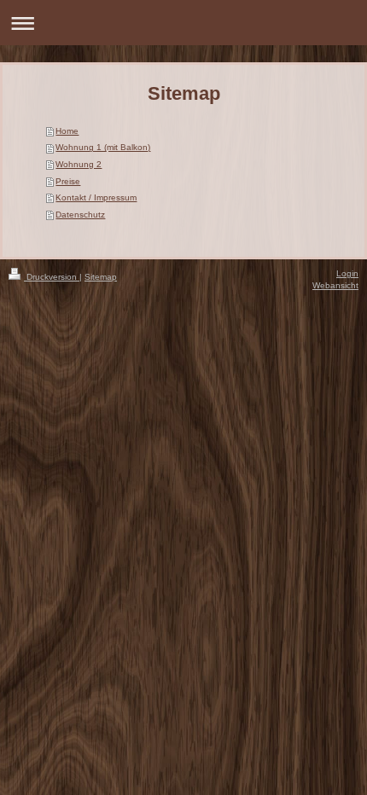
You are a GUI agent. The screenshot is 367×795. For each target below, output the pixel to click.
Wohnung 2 (78, 164)
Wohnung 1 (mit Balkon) (102, 147)
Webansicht (335, 285)
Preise (67, 181)
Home (67, 131)
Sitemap (100, 276)
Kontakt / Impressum (96, 197)
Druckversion (51, 276)
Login (347, 273)
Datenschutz (80, 214)
